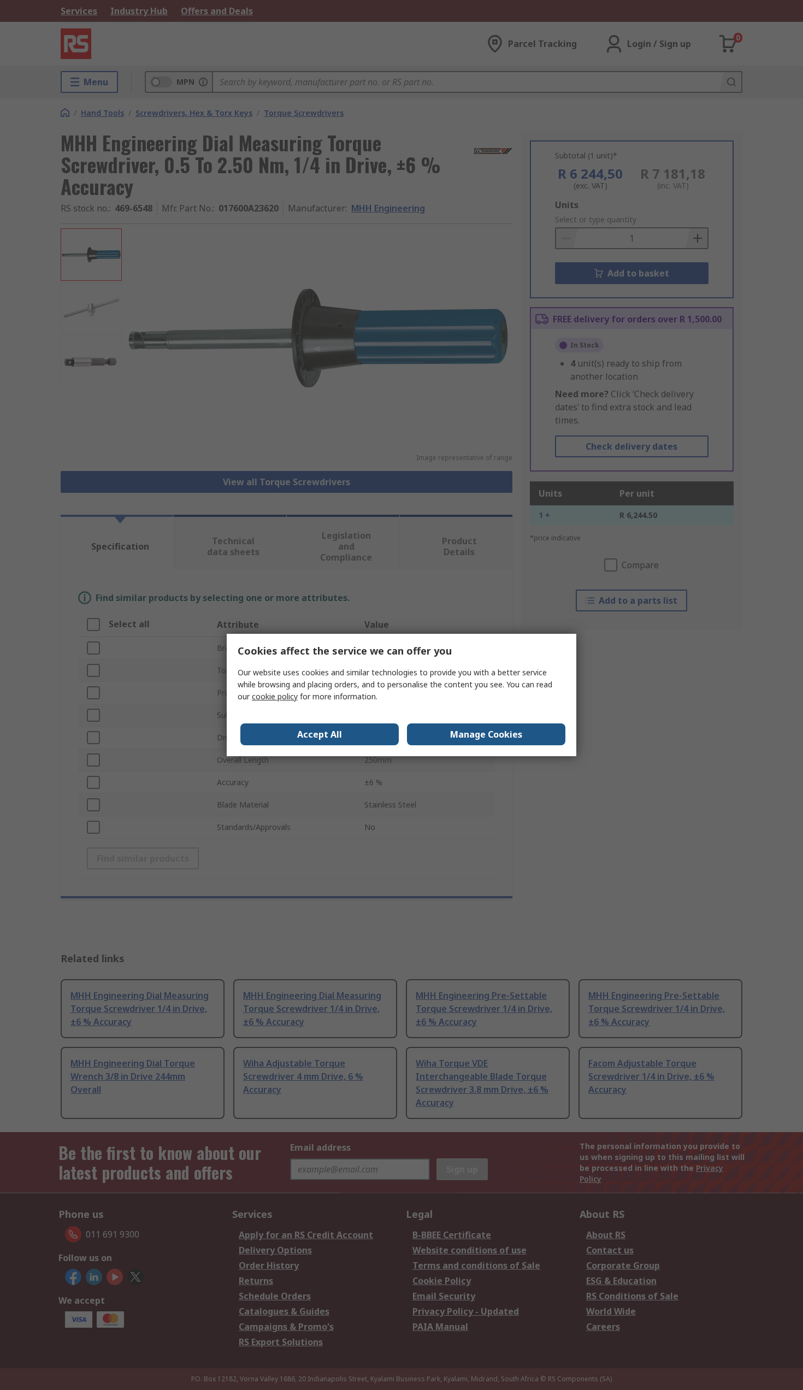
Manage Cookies (486, 734)
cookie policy (275, 696)
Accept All (319, 734)
